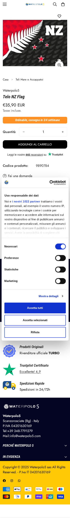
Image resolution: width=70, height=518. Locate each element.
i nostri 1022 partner (26, 201)
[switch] (60, 258)
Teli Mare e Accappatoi (29, 79)
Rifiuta (35, 332)
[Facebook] (4, 480)
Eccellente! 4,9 (30, 371)
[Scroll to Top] (63, 498)
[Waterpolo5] (35, 4)
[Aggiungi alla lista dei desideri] (59, 16)
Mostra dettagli (49, 296)
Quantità (9, 132)
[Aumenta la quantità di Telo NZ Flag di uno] (62, 131)
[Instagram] (11, 480)
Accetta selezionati (35, 320)
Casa (5, 79)
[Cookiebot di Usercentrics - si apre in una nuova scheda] (50, 182)
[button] (63, 4)
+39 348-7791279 (20, 430)
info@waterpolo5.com (25, 435)
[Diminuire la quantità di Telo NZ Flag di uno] (23, 131)
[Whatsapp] (19, 480)
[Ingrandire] (59, 65)
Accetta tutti (35, 307)
